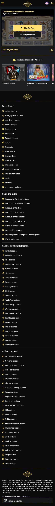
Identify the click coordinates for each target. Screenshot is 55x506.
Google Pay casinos (13, 304)
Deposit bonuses (11, 138)
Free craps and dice (12, 169)
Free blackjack (10, 156)
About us (8, 183)
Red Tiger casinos (12, 370)
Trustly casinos (11, 327)
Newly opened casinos (14, 116)
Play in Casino (29, 34)
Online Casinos (11, 111)
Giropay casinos (11, 336)
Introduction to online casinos (17, 199)
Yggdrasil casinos (12, 432)
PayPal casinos (11, 251)
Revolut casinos (11, 331)
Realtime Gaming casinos (15, 423)
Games (8, 142)
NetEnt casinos (11, 374)
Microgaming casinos (13, 356)
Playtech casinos (12, 379)
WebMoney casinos (12, 309)
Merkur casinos (11, 414)
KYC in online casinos (13, 239)
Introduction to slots (13, 208)
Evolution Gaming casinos (15, 388)
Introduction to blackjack (15, 217)
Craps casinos (10, 463)
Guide (7, 178)
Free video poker (11, 165)
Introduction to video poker (15, 221)
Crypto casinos (11, 295)
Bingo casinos (10, 455)
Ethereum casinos (12, 345)
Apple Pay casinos (12, 300)
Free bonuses (10, 129)
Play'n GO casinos (12, 383)
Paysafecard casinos (13, 255)
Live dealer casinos (12, 120)
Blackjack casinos (12, 446)
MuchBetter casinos (13, 313)
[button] (52, 49)
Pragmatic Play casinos (14, 365)
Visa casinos (10, 260)
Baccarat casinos (12, 459)
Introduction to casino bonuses (17, 203)
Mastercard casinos (13, 264)
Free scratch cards (12, 174)
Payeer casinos (11, 282)
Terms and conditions (13, 187)
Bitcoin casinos (11, 340)
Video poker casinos (13, 450)
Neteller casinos (11, 269)
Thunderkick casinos (13, 428)
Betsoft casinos (11, 392)
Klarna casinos (11, 322)
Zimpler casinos (11, 278)
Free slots (9, 147)
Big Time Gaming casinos (15, 396)
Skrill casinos (10, 273)
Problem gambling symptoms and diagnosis (22, 235)
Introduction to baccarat (15, 226)
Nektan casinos (11, 419)
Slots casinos (10, 437)
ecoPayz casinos (11, 286)
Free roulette (10, 151)
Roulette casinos (11, 441)
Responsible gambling (14, 230)
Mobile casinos (11, 125)
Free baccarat (10, 160)
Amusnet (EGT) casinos (14, 405)
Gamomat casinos (12, 401)
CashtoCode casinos (13, 318)
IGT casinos (9, 410)
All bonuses (9, 133)
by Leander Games (10, 14)
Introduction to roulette (14, 212)
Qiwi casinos (10, 291)
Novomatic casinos (12, 361)
